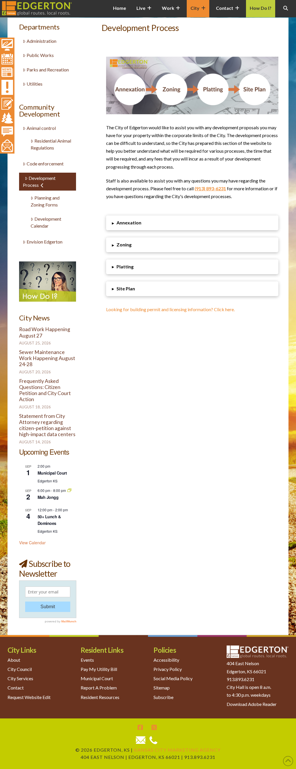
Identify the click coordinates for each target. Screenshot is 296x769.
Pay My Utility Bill (99, 669)
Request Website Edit (29, 697)
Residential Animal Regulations (51, 144)
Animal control (41, 128)
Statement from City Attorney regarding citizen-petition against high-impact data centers (47, 425)
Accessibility (166, 660)
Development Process (39, 181)
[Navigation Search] (285, 11)
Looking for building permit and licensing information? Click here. (170, 309)
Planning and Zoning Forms (45, 201)
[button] (192, 222)
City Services (20, 678)
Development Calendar (46, 222)
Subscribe (163, 697)
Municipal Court (52, 473)
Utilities (34, 83)
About (14, 660)
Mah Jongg (48, 497)
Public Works (40, 55)
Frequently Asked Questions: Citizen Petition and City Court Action (45, 390)
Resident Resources (100, 697)
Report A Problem (99, 687)
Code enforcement (45, 163)
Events (87, 660)
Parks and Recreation (48, 69)
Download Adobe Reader (252, 704)
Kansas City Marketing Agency (177, 750)
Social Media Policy (173, 678)
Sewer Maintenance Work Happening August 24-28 (47, 358)
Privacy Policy (167, 669)
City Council (20, 669)
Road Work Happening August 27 (44, 332)
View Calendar (32, 542)
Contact (16, 687)
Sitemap (161, 687)
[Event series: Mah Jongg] (69, 490)
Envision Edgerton (44, 241)
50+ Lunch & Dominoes (49, 520)
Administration (41, 41)
